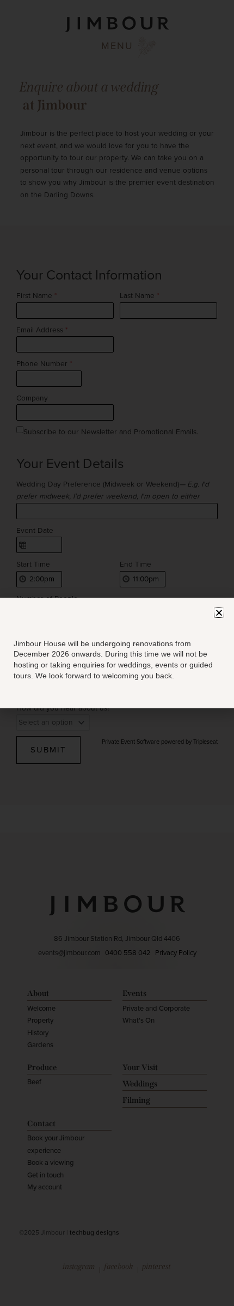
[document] (117, 653)
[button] (219, 613)
